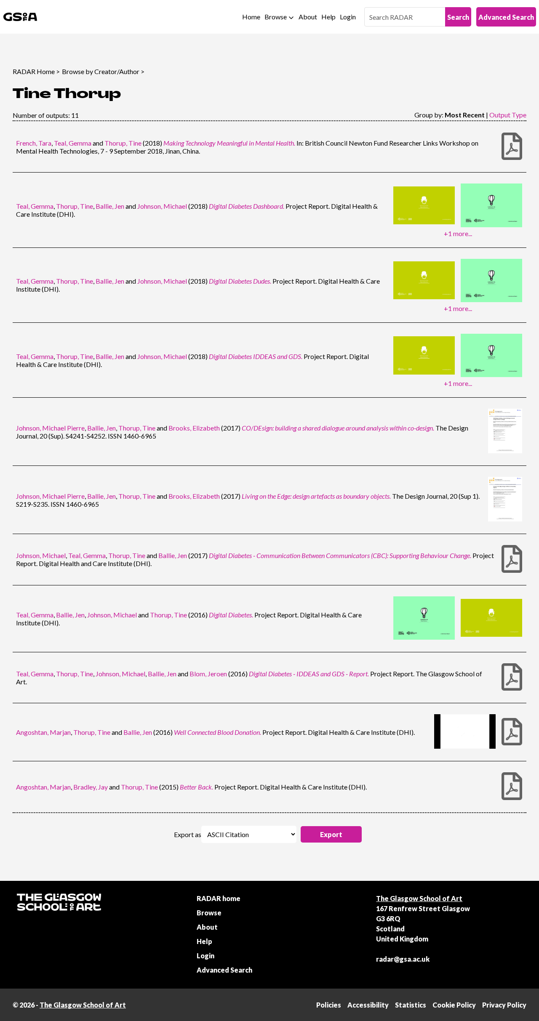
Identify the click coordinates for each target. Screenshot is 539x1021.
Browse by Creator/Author (100, 71)
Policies (328, 1005)
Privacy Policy (504, 1005)
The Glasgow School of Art (419, 898)
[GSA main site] (20, 17)
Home (251, 17)
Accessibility (368, 1005)
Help (328, 17)
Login (348, 17)
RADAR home (218, 898)
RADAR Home (34, 71)
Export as (187, 834)
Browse (275, 17)
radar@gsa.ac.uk (403, 959)
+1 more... (458, 233)
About (308, 17)
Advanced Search (506, 17)
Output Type (507, 115)
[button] (331, 834)
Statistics (410, 1005)
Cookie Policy (454, 1005)
